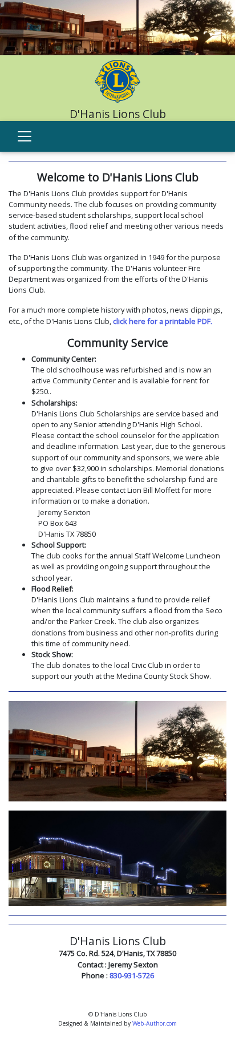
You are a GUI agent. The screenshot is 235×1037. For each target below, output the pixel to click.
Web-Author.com (154, 1023)
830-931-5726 (132, 975)
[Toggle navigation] (24, 136)
